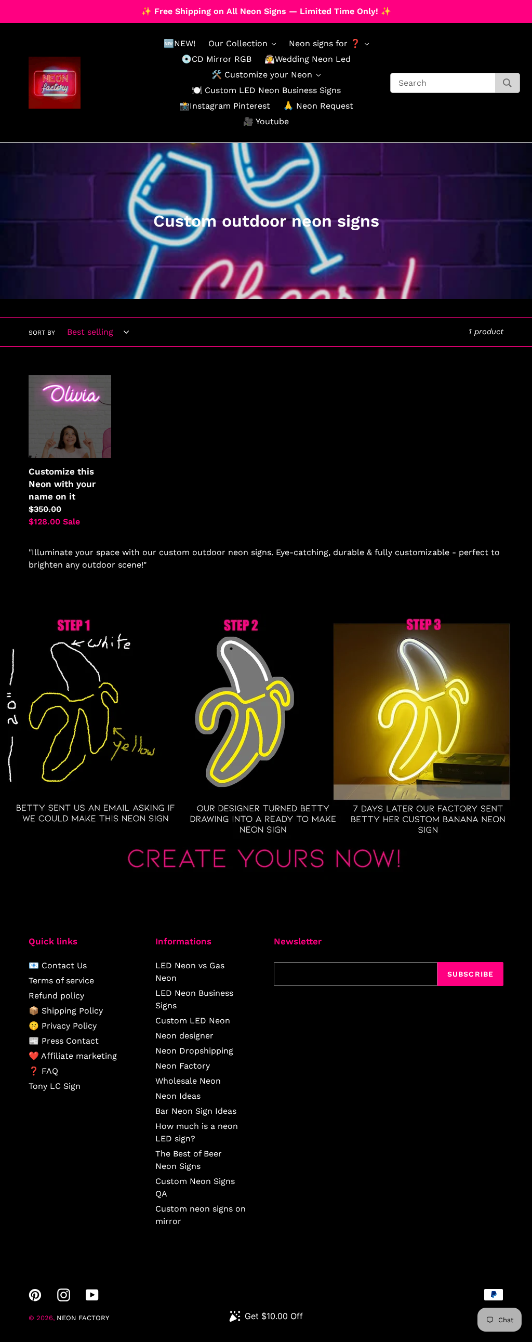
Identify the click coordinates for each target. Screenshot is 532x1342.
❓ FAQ (43, 1071)
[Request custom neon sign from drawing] (266, 878)
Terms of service (61, 980)
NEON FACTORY (83, 1318)
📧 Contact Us (58, 965)
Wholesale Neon (188, 1081)
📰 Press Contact (64, 1041)
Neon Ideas (178, 1096)
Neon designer (184, 1036)
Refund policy (56, 996)
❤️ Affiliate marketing (73, 1056)
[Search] (507, 83)
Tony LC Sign (55, 1086)
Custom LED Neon (192, 1020)
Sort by (42, 332)
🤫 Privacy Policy (63, 1026)
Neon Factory (182, 1066)
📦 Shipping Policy (66, 1011)
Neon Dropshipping (194, 1051)
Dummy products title (87, 9)
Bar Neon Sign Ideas (195, 1111)
